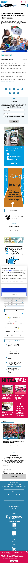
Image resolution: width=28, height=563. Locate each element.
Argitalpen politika (14, 503)
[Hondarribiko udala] (14, 534)
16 (26, 59)
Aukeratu (13, 294)
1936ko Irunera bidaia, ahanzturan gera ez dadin (14, 352)
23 (22, 302)
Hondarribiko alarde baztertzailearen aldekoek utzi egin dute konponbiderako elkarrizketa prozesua (13, 441)
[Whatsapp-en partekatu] (10, 93)
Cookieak (14, 508)
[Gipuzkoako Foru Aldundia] (14, 518)
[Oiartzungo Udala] (14, 550)
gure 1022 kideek (9, 270)
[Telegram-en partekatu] (22, 89)
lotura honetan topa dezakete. (8, 81)
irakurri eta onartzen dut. (15, 117)
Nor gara (20, 415)
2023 (23, 59)
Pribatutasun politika (14, 506)
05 (24, 59)
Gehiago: (8, 335)
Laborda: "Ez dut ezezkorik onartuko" (14, 357)
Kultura (3, 10)
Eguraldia (14, 310)
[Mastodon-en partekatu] (14, 89)
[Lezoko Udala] (14, 542)
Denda (20, 412)
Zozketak (20, 408)
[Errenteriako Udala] (14, 526)
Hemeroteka (20, 414)
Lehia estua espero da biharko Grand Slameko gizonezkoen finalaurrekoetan (13, 346)
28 (16, 304)
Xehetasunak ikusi (20, 285)
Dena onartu (14, 289)
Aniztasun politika (14, 504)
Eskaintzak (20, 410)
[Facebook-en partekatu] (6, 89)
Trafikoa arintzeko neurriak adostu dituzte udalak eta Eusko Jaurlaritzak (14, 363)
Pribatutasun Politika (11, 116)
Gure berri (20, 407)
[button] (16, 336)
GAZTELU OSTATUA (14, 226)
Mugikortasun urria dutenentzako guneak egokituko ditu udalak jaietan (13, 370)
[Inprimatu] (18, 93)
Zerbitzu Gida (14, 210)
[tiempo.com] (22, 313)
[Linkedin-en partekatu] (14, 93)
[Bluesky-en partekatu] (18, 89)
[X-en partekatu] (10, 89)
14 (16, 300)
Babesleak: (14, 513)
